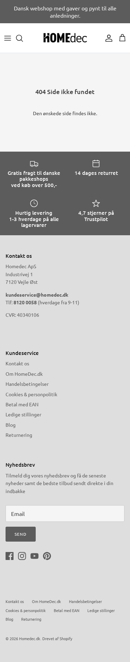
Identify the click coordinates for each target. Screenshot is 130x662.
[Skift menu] (7, 38)
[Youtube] (34, 556)
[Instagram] (22, 556)
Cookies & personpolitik (31, 394)
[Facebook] (10, 556)
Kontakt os (17, 363)
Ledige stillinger (23, 414)
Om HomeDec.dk (24, 374)
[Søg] (23, 38)
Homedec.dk (29, 638)
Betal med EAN (22, 404)
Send (21, 534)
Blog (11, 425)
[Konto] (107, 38)
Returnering (19, 435)
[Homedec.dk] (65, 38)
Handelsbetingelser (27, 384)
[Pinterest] (47, 556)
